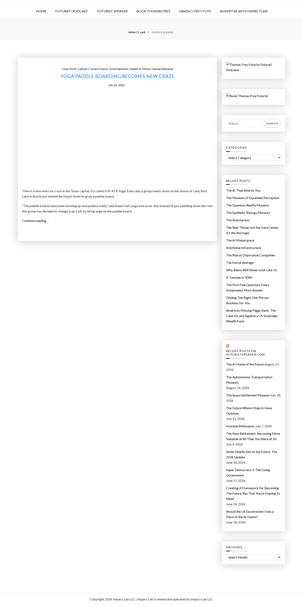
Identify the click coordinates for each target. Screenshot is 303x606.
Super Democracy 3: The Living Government (248, 472)
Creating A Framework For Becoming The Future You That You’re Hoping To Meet (253, 493)
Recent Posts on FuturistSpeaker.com (245, 352)
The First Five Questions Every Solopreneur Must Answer (247, 287)
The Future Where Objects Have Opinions (249, 410)
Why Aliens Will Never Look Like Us (251, 270)
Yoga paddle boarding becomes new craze (118, 76)
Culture (82, 69)
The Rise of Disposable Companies (250, 255)
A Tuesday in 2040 (239, 277)
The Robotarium (237, 220)
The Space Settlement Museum (248, 395)
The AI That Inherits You (243, 190)
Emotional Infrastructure (243, 248)
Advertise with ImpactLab (243, 11)
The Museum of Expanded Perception (252, 198)
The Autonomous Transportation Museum (249, 379)
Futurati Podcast (71, 11)
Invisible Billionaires (240, 426)
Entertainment (119, 69)
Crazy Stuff (69, 69)
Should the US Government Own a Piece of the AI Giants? (250, 514)
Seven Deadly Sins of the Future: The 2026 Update (251, 454)
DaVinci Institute (195, 11)
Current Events (98, 69)
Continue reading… (36, 220)
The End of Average (240, 262)
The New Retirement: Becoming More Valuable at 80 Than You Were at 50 (253, 436)
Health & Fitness (140, 69)
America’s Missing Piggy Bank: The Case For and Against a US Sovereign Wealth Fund (251, 315)
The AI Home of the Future (245, 364)
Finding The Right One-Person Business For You (247, 300)
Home (41, 11)
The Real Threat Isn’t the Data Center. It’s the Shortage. (252, 230)
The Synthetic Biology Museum (248, 213)
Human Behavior (163, 69)
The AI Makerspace (240, 240)
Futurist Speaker (112, 11)
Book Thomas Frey (153, 11)
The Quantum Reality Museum (247, 205)
